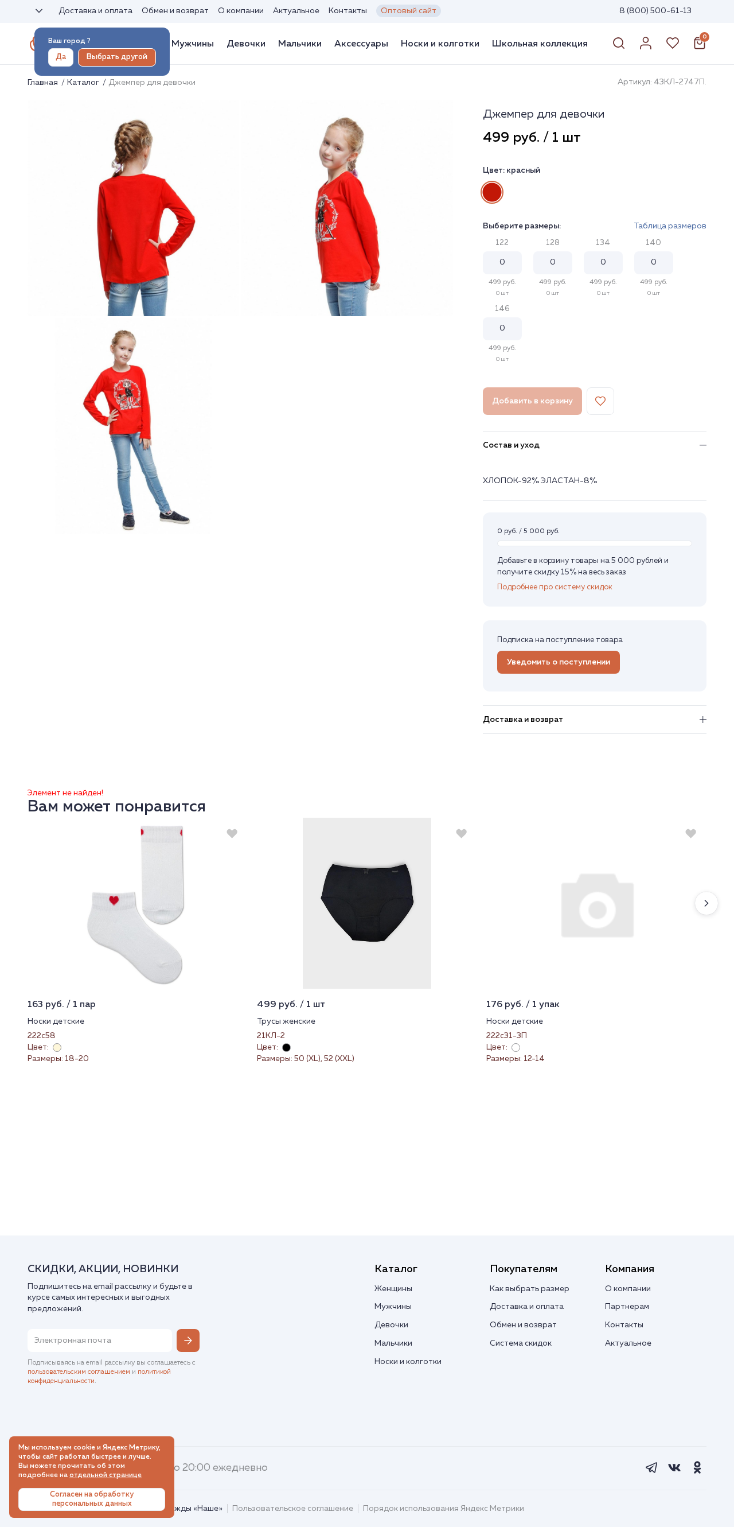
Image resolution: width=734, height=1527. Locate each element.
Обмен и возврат (175, 11)
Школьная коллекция (540, 43)
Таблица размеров (670, 226)
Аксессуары (361, 43)
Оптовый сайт (408, 11)
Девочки (246, 43)
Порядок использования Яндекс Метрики (443, 1509)
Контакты (348, 11)
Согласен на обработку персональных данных (92, 1499)
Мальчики (300, 43)
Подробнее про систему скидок (554, 587)
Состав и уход (511, 445)
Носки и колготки (440, 43)
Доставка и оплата (95, 11)
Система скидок (521, 1343)
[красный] (492, 192)
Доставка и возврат (523, 720)
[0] (699, 48)
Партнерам (627, 1307)
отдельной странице (105, 1475)
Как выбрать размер (529, 1289)
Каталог (84, 83)
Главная (44, 83)
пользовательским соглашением (79, 1372)
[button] (706, 903)
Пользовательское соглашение (292, 1509)
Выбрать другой (117, 57)
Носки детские (56, 1021)
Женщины (393, 1289)
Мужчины (192, 43)
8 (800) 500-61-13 (655, 11)
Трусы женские (286, 1021)
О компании (241, 11)
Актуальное (296, 11)
